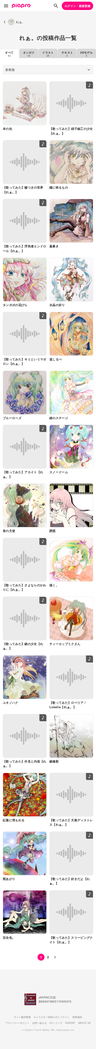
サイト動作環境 (22, 1017)
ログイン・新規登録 (77, 6)
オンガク (28, 53)
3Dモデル (86, 53)
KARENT (70, 1023)
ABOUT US (84, 1023)
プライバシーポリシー (17, 1023)
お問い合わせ (39, 1023)
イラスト (48, 53)
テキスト (67, 53)
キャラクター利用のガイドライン (52, 1017)
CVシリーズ (55, 1023)
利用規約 (77, 1017)
